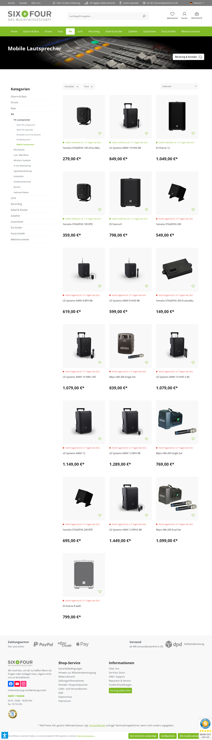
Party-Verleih (18, 233)
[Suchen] (144, 16)
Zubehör (15, 215)
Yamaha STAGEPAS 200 (168, 224)
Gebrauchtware (21, 192)
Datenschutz (65, 696)
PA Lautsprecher (22, 119)
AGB (60, 692)
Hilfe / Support (117, 676)
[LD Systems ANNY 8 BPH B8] (84, 269)
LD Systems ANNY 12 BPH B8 (124, 453)
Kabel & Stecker (19, 209)
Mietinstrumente (20, 239)
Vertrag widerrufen (120, 690)
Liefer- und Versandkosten (72, 688)
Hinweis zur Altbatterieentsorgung (77, 672)
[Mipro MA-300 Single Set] (130, 345)
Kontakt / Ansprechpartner (73, 684)
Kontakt (23, 3)
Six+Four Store (117, 672)
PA (12, 114)
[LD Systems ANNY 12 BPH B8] (130, 421)
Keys (13, 108)
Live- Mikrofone (21, 155)
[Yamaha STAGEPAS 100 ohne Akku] (84, 116)
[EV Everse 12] (177, 116)
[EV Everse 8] (130, 192)
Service (11, 3)
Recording (16, 204)
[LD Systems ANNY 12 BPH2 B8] (130, 498)
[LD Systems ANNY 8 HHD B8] (130, 269)
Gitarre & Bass (19, 96)
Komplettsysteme (24, 139)
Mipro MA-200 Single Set (169, 453)
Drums (14, 102)
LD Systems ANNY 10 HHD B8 (125, 147)
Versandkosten (97, 725)
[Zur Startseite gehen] (29, 16)
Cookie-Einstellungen (120, 684)
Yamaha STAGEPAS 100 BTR (78, 224)
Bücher (17, 187)
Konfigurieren (168, 736)
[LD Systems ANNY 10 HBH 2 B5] (84, 345)
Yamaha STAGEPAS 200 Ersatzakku (175, 300)
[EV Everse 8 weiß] (84, 574)
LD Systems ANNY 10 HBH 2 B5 (79, 377)
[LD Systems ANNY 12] (84, 421)
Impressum (64, 700)
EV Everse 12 (163, 147)
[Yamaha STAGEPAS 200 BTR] (84, 498)
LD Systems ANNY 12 (74, 453)
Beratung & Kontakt (186, 56)
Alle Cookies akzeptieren (192, 736)
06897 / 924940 (16, 696)
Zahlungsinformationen (71, 680)
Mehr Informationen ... (86, 736)
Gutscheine (17, 221)
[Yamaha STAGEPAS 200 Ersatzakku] (177, 269)
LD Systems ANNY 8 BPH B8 (77, 300)
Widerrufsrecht (66, 676)
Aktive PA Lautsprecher (26, 125)
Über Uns (36, 3)
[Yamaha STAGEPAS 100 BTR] (84, 192)
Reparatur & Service (120, 680)
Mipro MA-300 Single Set (122, 377)
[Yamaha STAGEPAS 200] (177, 192)
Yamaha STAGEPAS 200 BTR (78, 529)
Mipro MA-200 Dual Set (168, 529)
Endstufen (19, 176)
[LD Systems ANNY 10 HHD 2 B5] (177, 345)
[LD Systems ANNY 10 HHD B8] (130, 116)
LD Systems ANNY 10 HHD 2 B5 (173, 377)
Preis (87, 86)
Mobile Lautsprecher (25, 144)
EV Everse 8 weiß (72, 606)
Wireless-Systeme (22, 160)
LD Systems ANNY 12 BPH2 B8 (125, 529)
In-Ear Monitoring (22, 165)
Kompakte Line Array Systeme (29, 134)
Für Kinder (16, 227)
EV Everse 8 (115, 224)
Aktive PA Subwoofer (25, 130)
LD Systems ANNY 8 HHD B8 (124, 300)
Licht (13, 198)
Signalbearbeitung (23, 171)
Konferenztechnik (22, 181)
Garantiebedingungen (70, 668)
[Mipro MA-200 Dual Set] (177, 498)
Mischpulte (19, 149)
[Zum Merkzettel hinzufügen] (100, 133)
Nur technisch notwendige (143, 736)
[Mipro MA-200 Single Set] (177, 421)
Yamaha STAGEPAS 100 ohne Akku (81, 147)
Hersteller (70, 86)
